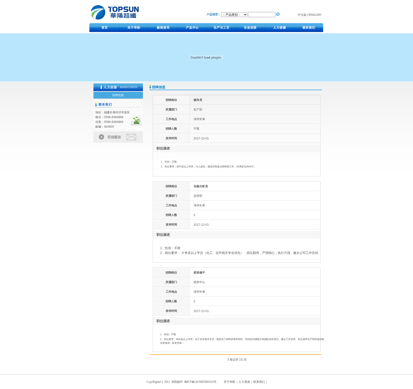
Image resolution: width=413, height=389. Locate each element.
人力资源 (244, 382)
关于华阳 (230, 382)
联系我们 (259, 382)
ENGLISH (315, 14)
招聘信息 (118, 95)
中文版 (302, 14)
